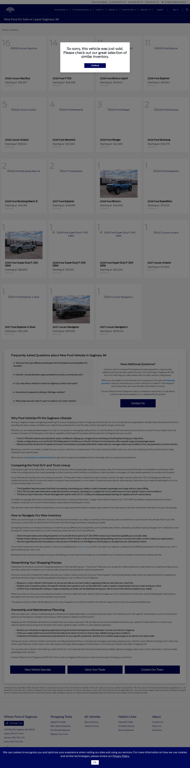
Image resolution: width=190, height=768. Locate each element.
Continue (95, 65)
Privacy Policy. (121, 756)
